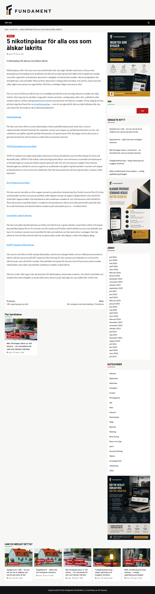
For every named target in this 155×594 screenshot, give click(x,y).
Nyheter (10, 36)
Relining (112, 432)
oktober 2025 (115, 285)
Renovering (114, 436)
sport (111, 446)
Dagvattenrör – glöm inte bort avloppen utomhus (125, 140)
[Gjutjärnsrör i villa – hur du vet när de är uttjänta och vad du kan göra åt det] (18, 557)
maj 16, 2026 (137, 578)
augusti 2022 (114, 341)
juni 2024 (113, 307)
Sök (110, 101)
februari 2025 (115, 300)
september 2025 (116, 288)
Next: (85, 302)
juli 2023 (113, 331)
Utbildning (113, 466)
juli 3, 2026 (19, 578)
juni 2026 (113, 260)
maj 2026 (113, 263)
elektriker (113, 383)
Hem (111, 407)
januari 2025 (114, 304)
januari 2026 (114, 276)
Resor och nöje (115, 441)
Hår (110, 403)
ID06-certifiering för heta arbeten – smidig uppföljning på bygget (126, 172)
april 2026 (113, 266)
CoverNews (90, 590)
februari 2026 (115, 273)
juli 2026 (113, 257)
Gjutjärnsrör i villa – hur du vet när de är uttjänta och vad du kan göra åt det (125, 130)
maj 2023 (113, 335)
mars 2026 (113, 269)
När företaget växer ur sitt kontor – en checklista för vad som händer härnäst (19, 346)
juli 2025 (113, 291)
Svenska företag (13, 337)
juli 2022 (113, 344)
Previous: (17, 302)
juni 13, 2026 (49, 575)
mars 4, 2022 (20, 54)
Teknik (112, 456)
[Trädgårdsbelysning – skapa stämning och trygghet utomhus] (107, 557)
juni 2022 (113, 347)
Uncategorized (115, 461)
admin (11, 54)
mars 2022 (113, 353)
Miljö (111, 422)
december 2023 (115, 322)
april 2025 (113, 297)
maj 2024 (113, 310)
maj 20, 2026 (108, 578)
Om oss (8, 22)
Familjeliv (113, 388)
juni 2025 (113, 294)
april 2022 (113, 350)
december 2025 (115, 279)
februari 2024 (115, 319)
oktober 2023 (115, 328)
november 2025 (116, 282)
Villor (111, 470)
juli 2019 (113, 356)
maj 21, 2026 (20, 352)
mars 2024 (113, 316)
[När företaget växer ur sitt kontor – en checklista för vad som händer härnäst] (21, 329)
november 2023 (116, 325)
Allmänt (10, 334)
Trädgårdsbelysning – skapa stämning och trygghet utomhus (126, 162)
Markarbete (114, 417)
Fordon (112, 393)
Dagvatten (113, 378)
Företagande (20, 334)
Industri (112, 412)
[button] (148, 23)
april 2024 (113, 313)
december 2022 (115, 338)
